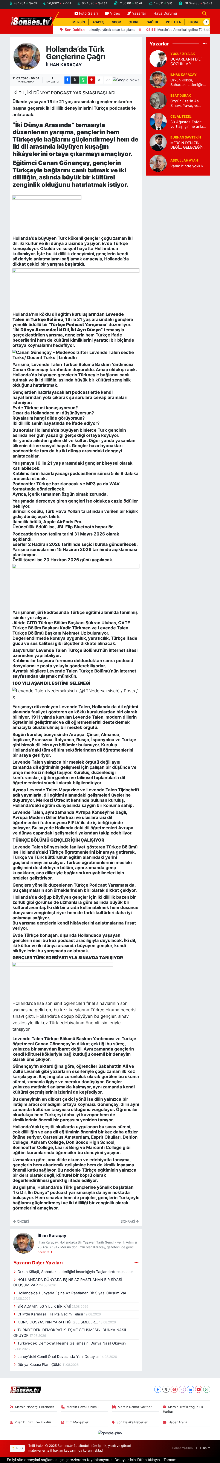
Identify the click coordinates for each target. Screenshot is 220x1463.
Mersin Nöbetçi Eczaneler (34, 1407)
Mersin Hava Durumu (83, 1407)
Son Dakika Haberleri (132, 1422)
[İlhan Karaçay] (27, 56)
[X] (166, 1389)
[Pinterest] (174, 1389)
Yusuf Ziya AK (182, 54)
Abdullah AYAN (184, 160)
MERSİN (78, 22)
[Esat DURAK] (158, 100)
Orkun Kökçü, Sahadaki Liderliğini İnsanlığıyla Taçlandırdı (66, 1272)
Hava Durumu (165, 13)
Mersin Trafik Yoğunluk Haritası (183, 1409)
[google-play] (110, 1433)
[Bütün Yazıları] (136, 1262)
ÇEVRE (133, 22)
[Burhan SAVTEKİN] (158, 142)
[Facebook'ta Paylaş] (67, 80)
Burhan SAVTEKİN (185, 137)
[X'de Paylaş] (75, 80)
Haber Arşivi (177, 1422)
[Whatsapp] (206, 1389)
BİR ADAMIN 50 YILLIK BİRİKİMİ (44, 1306)
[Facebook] (157, 1389)
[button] (206, 22)
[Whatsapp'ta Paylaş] (83, 80)
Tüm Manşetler (77, 1422)
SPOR (116, 22)
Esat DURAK (180, 96)
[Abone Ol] (126, 80)
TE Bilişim (202, 1448)
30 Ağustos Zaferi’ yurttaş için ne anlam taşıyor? (188, 124)
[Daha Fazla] (91, 80)
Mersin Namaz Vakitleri (135, 1407)
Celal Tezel (181, 116)
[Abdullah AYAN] (158, 163)
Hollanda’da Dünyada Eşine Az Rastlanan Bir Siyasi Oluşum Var (71, 1293)
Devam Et (44, 1252)
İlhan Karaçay (64, 64)
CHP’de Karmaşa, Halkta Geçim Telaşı (50, 1314)
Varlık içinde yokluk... (188, 166)
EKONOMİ (196, 22)
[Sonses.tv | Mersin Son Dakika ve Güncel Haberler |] (31, 21)
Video (115, 13)
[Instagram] (182, 1389)
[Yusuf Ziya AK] (158, 58)
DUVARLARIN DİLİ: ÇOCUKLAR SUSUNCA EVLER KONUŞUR (186, 61)
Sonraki (128, 1221)
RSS (19, 1448)
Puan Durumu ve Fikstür (33, 1422)
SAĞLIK (152, 22)
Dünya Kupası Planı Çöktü (40, 1364)
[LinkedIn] (190, 1389)
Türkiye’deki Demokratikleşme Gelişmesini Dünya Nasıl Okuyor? (71, 1343)
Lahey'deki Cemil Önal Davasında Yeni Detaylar (58, 1356)
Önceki (22, 1221)
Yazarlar (139, 13)
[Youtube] (198, 1389)
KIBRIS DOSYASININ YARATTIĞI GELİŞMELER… (58, 1322)
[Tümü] (205, 43)
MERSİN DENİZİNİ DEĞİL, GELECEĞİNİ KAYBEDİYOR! (187, 145)
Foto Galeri (88, 13)
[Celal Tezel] (158, 121)
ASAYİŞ (98, 22)
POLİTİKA (173, 22)
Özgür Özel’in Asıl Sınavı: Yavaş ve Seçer (185, 103)
